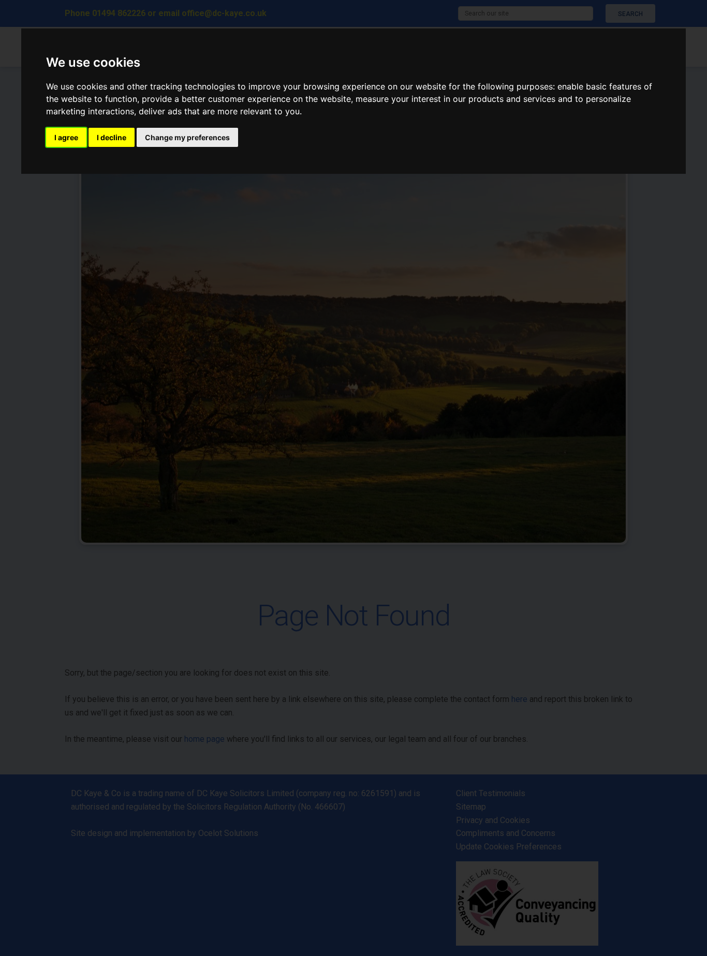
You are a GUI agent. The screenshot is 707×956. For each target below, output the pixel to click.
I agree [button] (66, 137)
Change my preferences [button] (187, 137)
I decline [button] (111, 137)
